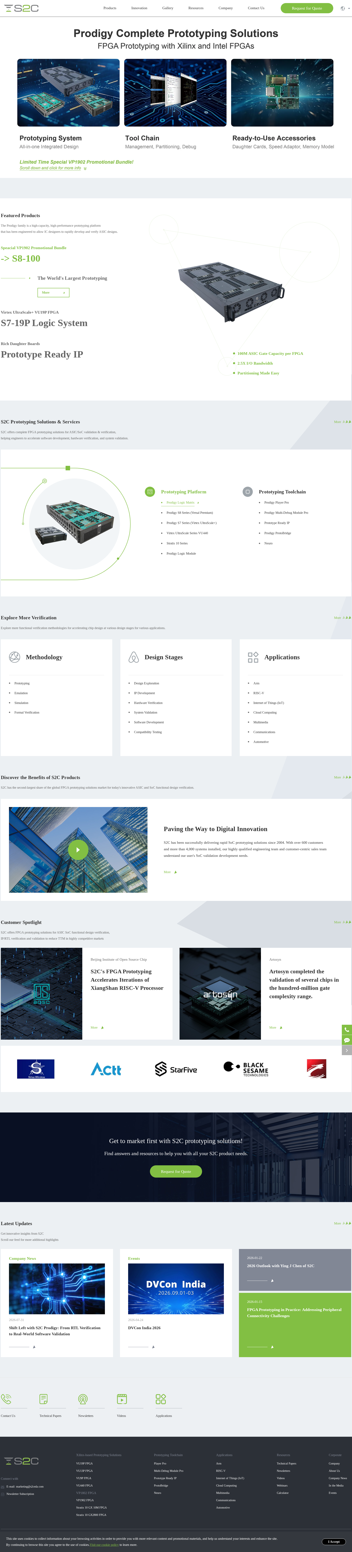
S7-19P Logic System (44, 322)
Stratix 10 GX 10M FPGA (91, 1507)
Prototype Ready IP (42, 354)
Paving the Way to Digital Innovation (215, 829)
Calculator (283, 1492)
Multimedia (222, 1492)
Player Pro (160, 1463)
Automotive (223, 1507)
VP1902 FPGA (85, 1500)
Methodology (44, 657)
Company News (338, 1478)
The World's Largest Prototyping (72, 278)
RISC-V (221, 1470)
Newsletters (283, 1470)
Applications (282, 657)
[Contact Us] (347, 1030)
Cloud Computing (226, 1485)
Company (334, 1463)
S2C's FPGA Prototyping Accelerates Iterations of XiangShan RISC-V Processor (127, 979)
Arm (218, 1463)
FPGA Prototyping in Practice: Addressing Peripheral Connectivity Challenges (294, 1312)
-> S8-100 (20, 258)
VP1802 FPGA (86, 1493)
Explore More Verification (28, 617)
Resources (283, 1455)
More (46, 292)
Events (333, 1492)
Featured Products (20, 215)
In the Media (336, 1485)
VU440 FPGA (84, 1485)
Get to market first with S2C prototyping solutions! (176, 1141)
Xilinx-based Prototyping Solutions (98, 1455)
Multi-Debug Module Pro (168, 1470)
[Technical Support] (347, 1040)
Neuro (157, 1492)
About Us (334, 1470)
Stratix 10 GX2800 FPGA (91, 1514)
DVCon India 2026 (144, 1328)
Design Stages (164, 657)
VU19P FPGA (84, 1463)
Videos (281, 1478)
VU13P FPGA (84, 1470)
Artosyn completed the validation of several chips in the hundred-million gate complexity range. (304, 983)
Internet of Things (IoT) (230, 1478)
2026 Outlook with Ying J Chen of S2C (280, 1265)
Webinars (282, 1485)
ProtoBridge (161, 1485)
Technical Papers (286, 1463)
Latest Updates (16, 1223)
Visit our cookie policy (104, 1544)
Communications (225, 1500)
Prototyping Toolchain (168, 1455)
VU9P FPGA (83, 1478)
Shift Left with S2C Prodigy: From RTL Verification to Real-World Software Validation (54, 1331)
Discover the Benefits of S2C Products (40, 777)
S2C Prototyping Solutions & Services (40, 421)
